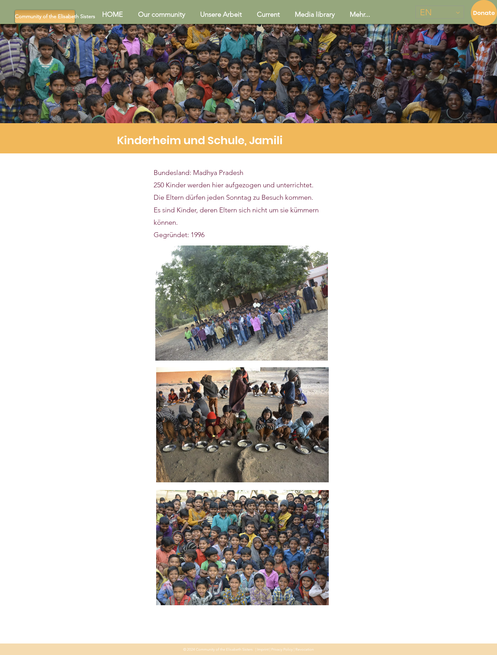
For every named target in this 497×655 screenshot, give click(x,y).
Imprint (263, 649)
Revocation (304, 649)
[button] (221, 14)
